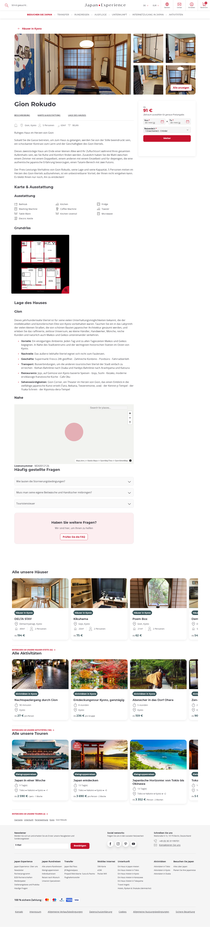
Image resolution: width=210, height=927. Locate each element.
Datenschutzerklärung (100, 911)
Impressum (35, 911)
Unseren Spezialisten (51, 881)
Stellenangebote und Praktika (26, 884)
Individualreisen (48, 874)
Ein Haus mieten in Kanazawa (130, 877)
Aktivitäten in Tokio (162, 866)
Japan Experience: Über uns (26, 866)
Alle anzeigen (181, 87)
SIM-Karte (101, 866)
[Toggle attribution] (130, 460)
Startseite (18, 820)
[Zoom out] (130, 418)
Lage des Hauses (77, 115)
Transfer (63, 15)
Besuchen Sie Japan (39, 15)
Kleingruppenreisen (26, 774)
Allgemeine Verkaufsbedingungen (65, 911)
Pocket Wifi (102, 874)
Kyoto (52, 820)
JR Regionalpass (71, 870)
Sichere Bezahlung (185, 911)
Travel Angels (123, 884)
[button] (74, 432)
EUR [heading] (154, 5)
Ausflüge (101, 15)
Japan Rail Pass (70, 866)
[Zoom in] (130, 413)
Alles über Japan (180, 866)
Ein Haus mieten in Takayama (130, 881)
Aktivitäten (176, 15)
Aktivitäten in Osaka (162, 874)
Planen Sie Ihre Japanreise (184, 870)
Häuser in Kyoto (24, 612)
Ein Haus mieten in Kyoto (128, 874)
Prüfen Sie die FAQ (74, 537)
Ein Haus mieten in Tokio (128, 870)
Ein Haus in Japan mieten (128, 866)
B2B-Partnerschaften (23, 877)
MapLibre (80, 460)
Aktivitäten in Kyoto (26, 693)
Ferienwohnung (41, 820)
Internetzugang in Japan (148, 15)
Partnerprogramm (22, 874)
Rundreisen (81, 15)
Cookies (123, 911)
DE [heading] (144, 5)
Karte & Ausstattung (49, 115)
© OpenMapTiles (105, 460)
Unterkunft (119, 15)
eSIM (99, 870)
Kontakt (19, 911)
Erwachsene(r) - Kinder (156, 131)
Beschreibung (22, 115)
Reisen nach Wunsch (50, 877)
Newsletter (19, 870)
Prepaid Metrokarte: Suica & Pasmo (79, 874)
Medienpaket (20, 881)
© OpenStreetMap (120, 460)
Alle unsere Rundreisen (52, 866)
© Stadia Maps (91, 460)
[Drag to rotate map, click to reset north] (130, 422)
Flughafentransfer (72, 877)
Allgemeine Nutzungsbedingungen (151, 911)
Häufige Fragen (21, 888)
